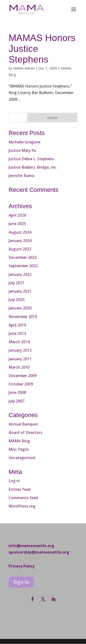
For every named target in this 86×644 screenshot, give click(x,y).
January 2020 (20, 308)
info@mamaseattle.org (31, 545)
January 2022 (20, 274)
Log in (14, 480)
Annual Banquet (23, 424)
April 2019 (17, 325)
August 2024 (20, 232)
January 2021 (20, 291)
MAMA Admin (23, 68)
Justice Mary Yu (22, 150)
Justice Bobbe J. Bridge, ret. (33, 167)
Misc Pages (19, 449)
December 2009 (23, 375)
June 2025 (17, 223)
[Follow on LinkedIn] (53, 599)
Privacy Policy (22, 566)
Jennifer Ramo (21, 175)
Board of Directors (25, 432)
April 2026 (17, 215)
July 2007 (16, 401)
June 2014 (17, 333)
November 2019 (23, 316)
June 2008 (17, 392)
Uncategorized (22, 457)
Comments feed (23, 497)
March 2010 (19, 367)
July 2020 (16, 299)
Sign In (21, 582)
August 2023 (20, 249)
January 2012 (20, 350)
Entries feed (20, 489)
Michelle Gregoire (24, 142)
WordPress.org (22, 506)
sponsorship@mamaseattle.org (39, 552)
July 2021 (16, 282)
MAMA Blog (19, 440)
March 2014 (19, 341)
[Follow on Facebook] (32, 599)
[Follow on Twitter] (43, 599)
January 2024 (20, 240)
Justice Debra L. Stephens (31, 158)
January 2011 (20, 358)
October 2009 (21, 384)
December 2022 (23, 257)
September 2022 (23, 265)
